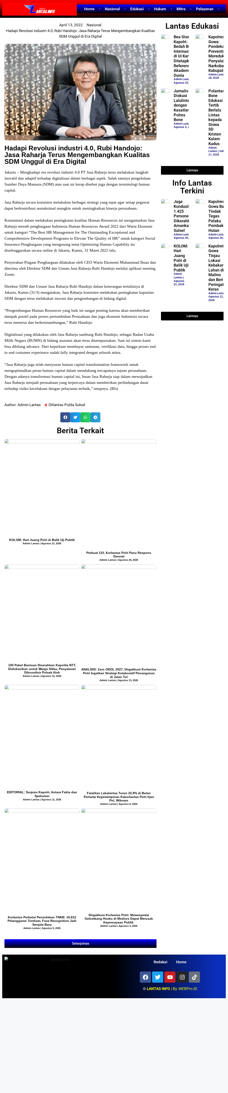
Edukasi (137, 9)
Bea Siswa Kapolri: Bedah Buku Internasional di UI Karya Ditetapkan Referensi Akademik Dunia (185, 56)
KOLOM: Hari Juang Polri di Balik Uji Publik (42, 540)
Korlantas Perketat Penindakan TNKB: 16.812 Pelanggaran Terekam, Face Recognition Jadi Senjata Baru (42, 921)
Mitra (181, 9)
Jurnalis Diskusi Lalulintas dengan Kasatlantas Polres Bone (184, 105)
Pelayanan (205, 9)
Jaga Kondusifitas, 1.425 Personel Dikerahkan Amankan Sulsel (185, 216)
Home (89, 9)
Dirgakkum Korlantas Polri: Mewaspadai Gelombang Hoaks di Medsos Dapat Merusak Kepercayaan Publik (119, 918)
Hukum (160, 9)
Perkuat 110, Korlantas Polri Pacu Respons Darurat (118, 554)
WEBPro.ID (188, 988)
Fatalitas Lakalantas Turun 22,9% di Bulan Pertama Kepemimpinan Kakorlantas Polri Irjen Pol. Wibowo (119, 796)
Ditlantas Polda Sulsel (67, 405)
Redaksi (160, 962)
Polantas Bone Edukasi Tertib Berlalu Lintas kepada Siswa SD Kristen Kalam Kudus (216, 117)
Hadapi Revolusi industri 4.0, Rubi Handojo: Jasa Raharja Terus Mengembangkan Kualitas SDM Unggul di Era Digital (77, 154)
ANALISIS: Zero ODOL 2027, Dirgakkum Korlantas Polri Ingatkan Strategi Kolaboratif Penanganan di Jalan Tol (118, 673)
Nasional (112, 9)
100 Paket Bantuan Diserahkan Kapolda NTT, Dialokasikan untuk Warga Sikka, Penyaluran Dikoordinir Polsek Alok (42, 668)
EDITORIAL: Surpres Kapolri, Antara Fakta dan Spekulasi (42, 794)
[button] (65, 417)
